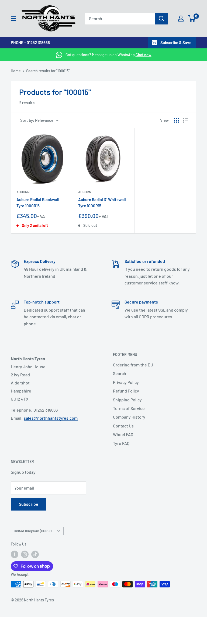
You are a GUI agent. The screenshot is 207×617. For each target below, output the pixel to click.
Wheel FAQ (123, 434)
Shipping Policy (127, 399)
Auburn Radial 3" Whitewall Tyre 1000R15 (102, 202)
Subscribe (28, 504)
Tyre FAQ (121, 443)
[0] (191, 18)
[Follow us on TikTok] (35, 554)
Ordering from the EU (133, 364)
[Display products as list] (185, 120)
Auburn (23, 192)
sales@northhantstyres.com (51, 417)
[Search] (161, 18)
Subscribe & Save (175, 42)
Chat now (143, 54)
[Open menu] (13, 18)
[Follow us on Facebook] (14, 554)
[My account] (181, 19)
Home (16, 71)
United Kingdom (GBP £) (32, 531)
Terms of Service (129, 408)
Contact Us (123, 425)
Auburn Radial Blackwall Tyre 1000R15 (37, 202)
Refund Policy (126, 390)
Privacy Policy (126, 382)
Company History (129, 416)
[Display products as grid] (176, 120)
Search (119, 373)
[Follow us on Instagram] (25, 554)
